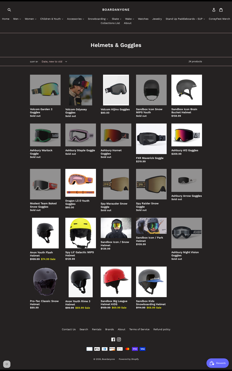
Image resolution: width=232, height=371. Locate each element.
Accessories (74, 18)
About (127, 23)
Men (16, 18)
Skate (116, 18)
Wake (128, 18)
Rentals (96, 329)
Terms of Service (139, 329)
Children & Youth (51, 18)
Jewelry (157, 18)
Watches (143, 18)
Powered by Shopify (129, 359)
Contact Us (69, 329)
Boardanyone (116, 10)
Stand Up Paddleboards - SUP (184, 18)
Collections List (110, 23)
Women (30, 18)
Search (84, 329)
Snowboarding (97, 18)
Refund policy (161, 329)
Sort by (34, 62)
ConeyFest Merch (219, 18)
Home (5, 18)
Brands (109, 329)
